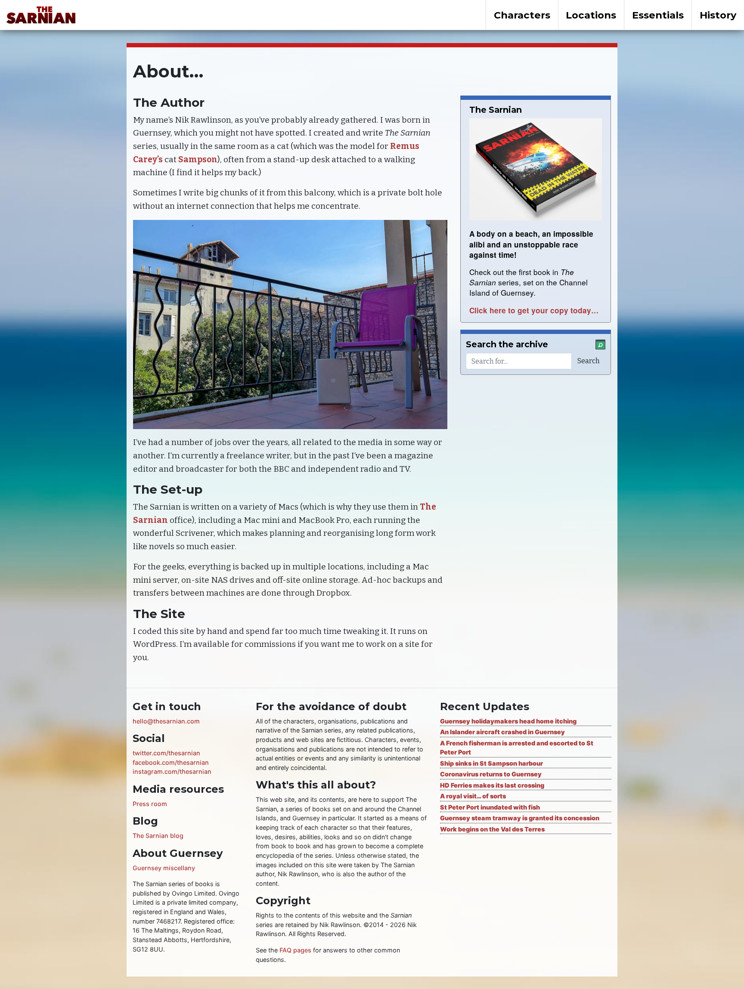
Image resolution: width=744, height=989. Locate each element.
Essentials (658, 15)
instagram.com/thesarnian (172, 771)
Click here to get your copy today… (533, 310)
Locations (591, 15)
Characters (522, 15)
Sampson (197, 159)
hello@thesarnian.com (166, 721)
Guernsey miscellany (164, 868)
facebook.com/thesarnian (171, 762)
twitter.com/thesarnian (166, 753)
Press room (150, 803)
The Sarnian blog (158, 835)
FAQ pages (295, 950)
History (718, 15)
